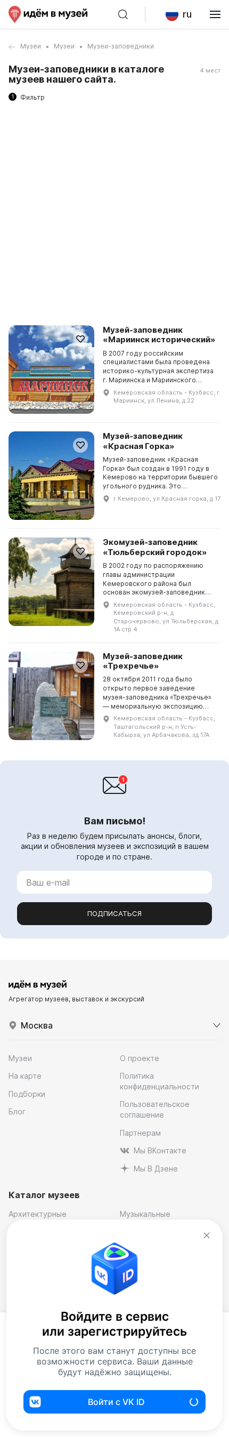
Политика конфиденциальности (159, 1081)
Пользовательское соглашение (155, 1109)
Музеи (30, 46)
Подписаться (114, 913)
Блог (17, 1111)
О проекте (139, 1058)
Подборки (27, 1093)
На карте (25, 1075)
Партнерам (140, 1132)
